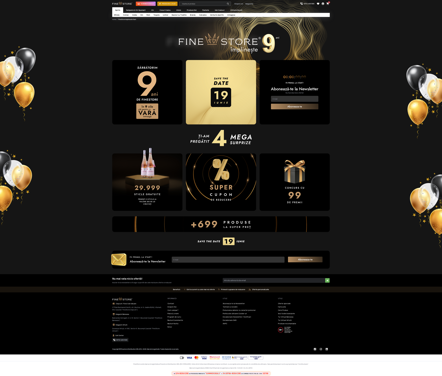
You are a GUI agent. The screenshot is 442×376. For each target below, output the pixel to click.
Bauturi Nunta (172, 323)
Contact (170, 303)
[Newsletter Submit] (327, 280)
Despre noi (238, 4)
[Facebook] (314, 349)
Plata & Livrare (173, 313)
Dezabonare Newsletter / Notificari (237, 317)
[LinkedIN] (326, 349)
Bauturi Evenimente (175, 320)
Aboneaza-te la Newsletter (234, 303)
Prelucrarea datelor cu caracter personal (239, 310)
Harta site (282, 307)
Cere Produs (283, 310)
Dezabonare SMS (229, 320)
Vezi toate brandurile (286, 313)
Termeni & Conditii (230, 307)
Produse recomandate (287, 323)
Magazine (249, 4)
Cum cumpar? (172, 310)
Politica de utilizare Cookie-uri (235, 313)
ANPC (225, 323)
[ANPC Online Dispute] (255, 358)
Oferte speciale (284, 303)
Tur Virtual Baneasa (285, 317)
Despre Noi (172, 307)
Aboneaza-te (294, 106)
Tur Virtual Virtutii (285, 320)
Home (114, 19)
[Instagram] (320, 349)
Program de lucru (174, 317)
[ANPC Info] (240, 358)
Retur (169, 327)
